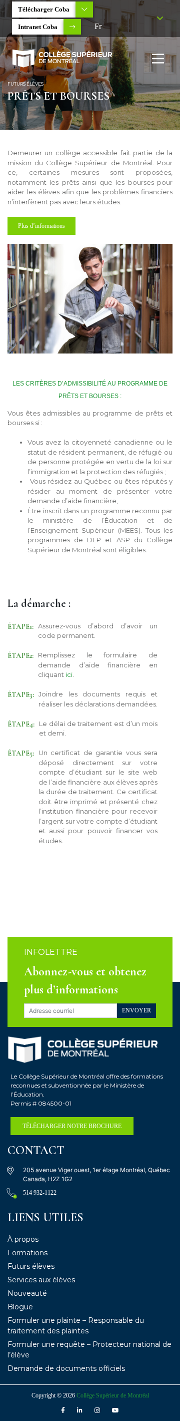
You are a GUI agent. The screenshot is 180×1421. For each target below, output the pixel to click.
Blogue (20, 1306)
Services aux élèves (41, 1279)
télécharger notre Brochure (72, 1126)
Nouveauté (27, 1293)
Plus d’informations (41, 225)
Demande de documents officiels (66, 1368)
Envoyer (136, 1010)
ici (69, 674)
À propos (23, 1239)
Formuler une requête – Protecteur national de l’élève (90, 1349)
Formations (28, 1252)
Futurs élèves (31, 1266)
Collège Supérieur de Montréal (112, 1395)
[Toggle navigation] (158, 59)
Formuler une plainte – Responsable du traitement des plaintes (76, 1325)
